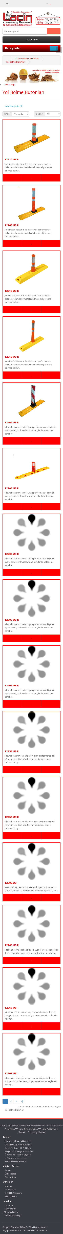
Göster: (39, 113)
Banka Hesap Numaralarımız (18, 1144)
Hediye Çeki (10, 1189)
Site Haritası (10, 1177)
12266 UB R (12, 422)
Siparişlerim (10, 1208)
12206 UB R (12, 685)
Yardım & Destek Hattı (15, 1161)
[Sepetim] (54, 3)
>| (22, 1101)
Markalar (8, 1186)
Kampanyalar (10, 1196)
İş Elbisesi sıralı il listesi (15, 1158)
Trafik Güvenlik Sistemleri (27, 58)
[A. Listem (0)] (50, 3)
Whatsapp (9, 84)
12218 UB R (12, 290)
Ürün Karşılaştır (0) (13, 106)
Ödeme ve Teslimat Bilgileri (17, 1154)
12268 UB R (12, 225)
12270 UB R (12, 159)
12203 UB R (12, 488)
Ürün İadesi (10, 1173)
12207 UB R (12, 619)
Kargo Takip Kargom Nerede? (18, 1151)
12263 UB (10, 1007)
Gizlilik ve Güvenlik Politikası (17, 1148)
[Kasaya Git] (58, 3)
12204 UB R (12, 554)
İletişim (8, 1170)
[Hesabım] (46, 3)
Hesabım (8, 1205)
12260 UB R (12, 945)
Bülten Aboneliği (12, 1215)
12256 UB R (12, 817)
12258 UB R (12, 751)
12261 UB (10, 1073)
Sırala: (7, 113)
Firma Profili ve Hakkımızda (17, 1141)
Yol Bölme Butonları (15, 61)
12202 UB (10, 882)
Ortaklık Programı (13, 1193)
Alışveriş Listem (10, 1212)
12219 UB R (12, 356)
